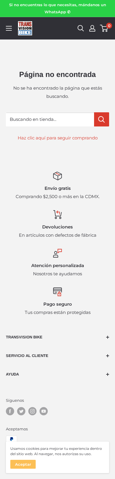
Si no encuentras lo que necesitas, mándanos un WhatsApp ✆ (57, 8)
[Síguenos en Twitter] (21, 411)
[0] (104, 28)
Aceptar (23, 464)
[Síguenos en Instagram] (32, 411)
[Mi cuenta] (92, 28)
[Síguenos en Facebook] (10, 411)
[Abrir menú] (9, 28)
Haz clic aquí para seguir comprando (58, 138)
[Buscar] (81, 28)
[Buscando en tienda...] (101, 119)
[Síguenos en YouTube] (44, 411)
